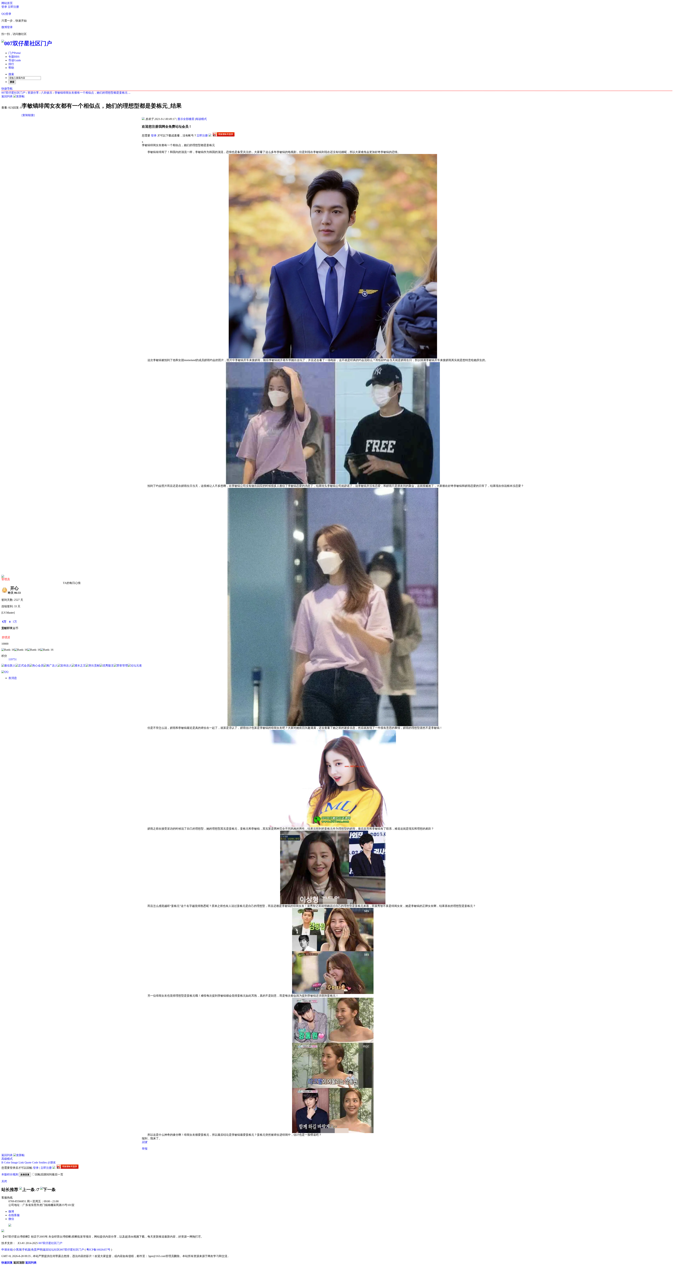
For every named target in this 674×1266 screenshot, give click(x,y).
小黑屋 (17, 1249)
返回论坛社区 (51, 1249)
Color (7, 1162)
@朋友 (52, 1162)
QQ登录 (6, 13)
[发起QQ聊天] (4, 671)
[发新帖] (19, 96)
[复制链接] (28, 115)
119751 (12, 659)
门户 (14, 52)
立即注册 (13, 6)
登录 (4, 6)
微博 (11, 1211)
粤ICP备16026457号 (98, 1249)
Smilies (43, 1162)
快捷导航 (7, 88)
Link (21, 1162)
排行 (11, 64)
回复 (144, 1142)
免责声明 (36, 1249)
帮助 (11, 67)
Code (35, 1162)
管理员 (5, 579)
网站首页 (7, 3)
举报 (144, 1148)
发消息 (12, 677)
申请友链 (7, 1249)
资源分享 (33, 92)
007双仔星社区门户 (13, 92)
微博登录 (7, 27)
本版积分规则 (9, 1174)
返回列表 (7, 96)
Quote (28, 1162)
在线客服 (14, 1215)
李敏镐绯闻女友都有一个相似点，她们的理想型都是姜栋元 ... (92, 92)
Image (14, 1162)
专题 (13, 56)
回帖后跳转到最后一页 (49, 1174)
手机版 (26, 1249)
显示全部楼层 (185, 118)
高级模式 (7, 1158)
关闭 (4, 1181)
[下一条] (48, 1189)
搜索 (11, 74)
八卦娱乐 (46, 92)
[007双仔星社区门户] (26, 43)
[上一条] (27, 1189)
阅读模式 (201, 118)
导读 (14, 60)
